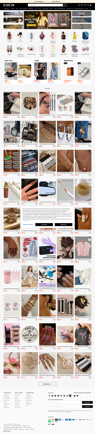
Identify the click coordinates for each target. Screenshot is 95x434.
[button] (88, 5)
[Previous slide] (25, 19)
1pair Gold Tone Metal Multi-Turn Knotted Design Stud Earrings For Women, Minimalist (47, 317)
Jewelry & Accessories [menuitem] (79, 8)
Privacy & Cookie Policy (77, 410)
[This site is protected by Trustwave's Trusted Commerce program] (49, 424)
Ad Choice (32, 429)
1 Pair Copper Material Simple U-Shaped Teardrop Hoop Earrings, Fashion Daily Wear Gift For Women (47, 144)
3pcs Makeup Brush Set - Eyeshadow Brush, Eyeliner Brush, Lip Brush (47, 115)
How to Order (17, 400)
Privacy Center (7, 425)
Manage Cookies (25, 425)
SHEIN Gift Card (29, 403)
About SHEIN (6, 394)
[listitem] (12, 105)
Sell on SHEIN (18, 407)
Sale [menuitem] (17, 8)
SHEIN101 (6, 405)
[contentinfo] (70, 420)
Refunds (16, 398)
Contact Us (28, 394)
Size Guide (17, 403)
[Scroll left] (88, 8)
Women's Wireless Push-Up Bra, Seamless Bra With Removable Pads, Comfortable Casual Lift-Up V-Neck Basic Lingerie (47, 230)
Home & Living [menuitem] (69, 8)
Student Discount (7, 403)
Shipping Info (17, 394)
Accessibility (21, 429)
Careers (5, 402)
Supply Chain (6, 400)
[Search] (65, 5)
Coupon (27, 402)
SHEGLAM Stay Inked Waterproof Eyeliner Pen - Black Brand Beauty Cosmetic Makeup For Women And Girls (12, 346)
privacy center (68, 411)
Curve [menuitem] (39, 8)
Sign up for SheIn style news (55, 399)
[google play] (77, 396)
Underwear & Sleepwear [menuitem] (59, 8)
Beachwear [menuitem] (30, 8)
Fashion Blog (6, 407)
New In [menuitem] (13, 8)
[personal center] (79, 5)
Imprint (27, 429)
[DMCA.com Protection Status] (53, 424)
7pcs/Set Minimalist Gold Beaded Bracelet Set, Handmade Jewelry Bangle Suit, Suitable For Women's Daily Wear (83, 201)
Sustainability (6, 396)
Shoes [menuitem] (51, 8)
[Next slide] (70, 19)
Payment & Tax (29, 396)
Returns (16, 396)
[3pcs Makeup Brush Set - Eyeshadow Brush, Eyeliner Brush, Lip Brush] (47, 103)
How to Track (17, 402)
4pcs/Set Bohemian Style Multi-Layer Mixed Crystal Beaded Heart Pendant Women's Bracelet (12, 230)
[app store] (74, 396)
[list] (60, 396)
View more (46, 384)
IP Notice (16, 429)
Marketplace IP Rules (8, 429)
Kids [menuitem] (36, 8)
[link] (24, 1)
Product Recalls (29, 400)
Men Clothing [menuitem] (45, 8)
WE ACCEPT (51, 417)
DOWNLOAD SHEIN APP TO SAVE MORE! (82, 392)
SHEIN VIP (17, 405)
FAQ (27, 405)
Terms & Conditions (27, 427)
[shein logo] (8, 5)
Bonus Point (28, 398)
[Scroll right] (90, 8)
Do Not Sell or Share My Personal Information (13, 427)
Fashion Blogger (7, 398)
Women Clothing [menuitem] (23, 8)
